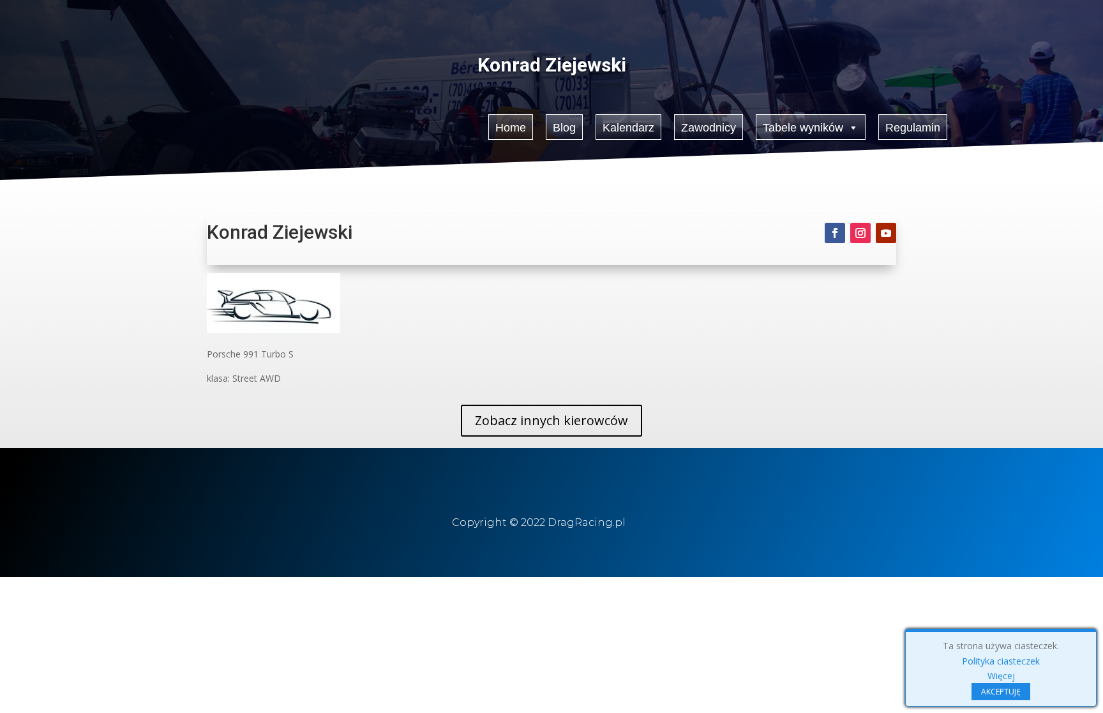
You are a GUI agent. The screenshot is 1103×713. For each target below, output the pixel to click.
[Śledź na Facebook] (835, 233)
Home (510, 127)
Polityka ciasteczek (1001, 661)
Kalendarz (628, 127)
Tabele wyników (803, 127)
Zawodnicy (708, 127)
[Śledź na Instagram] (860, 233)
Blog (564, 127)
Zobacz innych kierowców (551, 420)
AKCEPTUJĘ (1001, 691)
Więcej (1001, 676)
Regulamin (912, 127)
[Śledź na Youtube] (886, 233)
